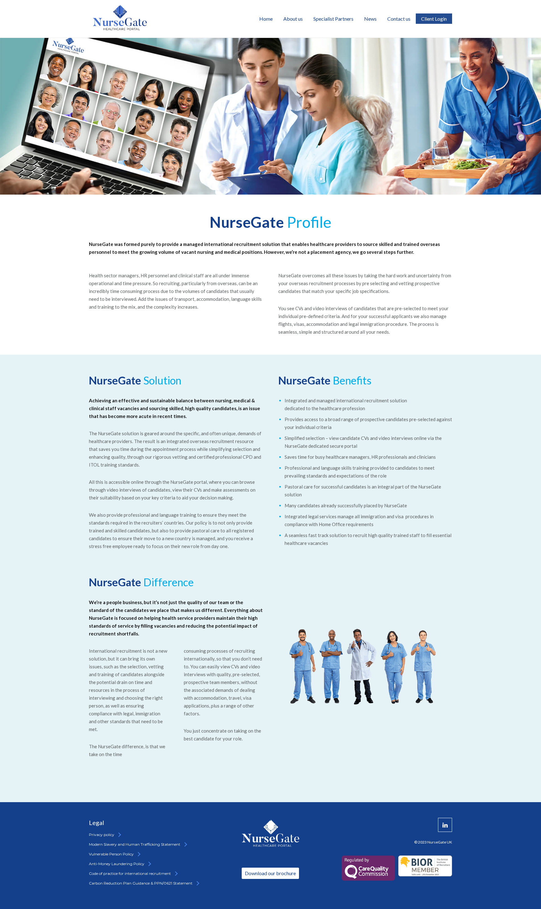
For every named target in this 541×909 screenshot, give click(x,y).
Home (266, 19)
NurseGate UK (439, 842)
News (370, 19)
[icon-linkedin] (445, 825)
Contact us (398, 19)
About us (293, 19)
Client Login (434, 19)
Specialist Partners (333, 19)
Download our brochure (270, 873)
